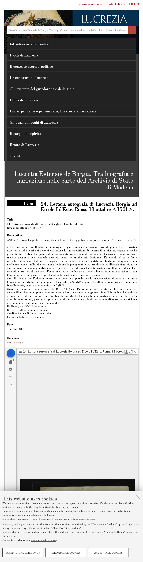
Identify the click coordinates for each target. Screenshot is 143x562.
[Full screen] (11, 383)
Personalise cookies (66, 552)
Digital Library (115, 4)
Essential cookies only (23, 552)
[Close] (137, 497)
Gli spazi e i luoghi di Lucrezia (34, 122)
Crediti (15, 155)
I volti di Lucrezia (24, 55)
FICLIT (134, 4)
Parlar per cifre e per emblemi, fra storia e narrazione (53, 110)
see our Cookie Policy (43, 539)
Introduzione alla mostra (29, 43)
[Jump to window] (11, 362)
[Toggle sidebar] (20, 352)
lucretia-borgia (15, 342)
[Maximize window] (131, 352)
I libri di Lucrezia (24, 99)
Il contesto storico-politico (31, 66)
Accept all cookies (108, 552)
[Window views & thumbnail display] (126, 352)
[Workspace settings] (11, 369)
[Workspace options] (11, 376)
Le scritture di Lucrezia (29, 77)
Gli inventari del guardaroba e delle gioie (42, 88)
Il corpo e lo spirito (25, 133)
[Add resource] (11, 353)
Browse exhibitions (89, 4)
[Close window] (135, 352)
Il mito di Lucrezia (24, 144)
